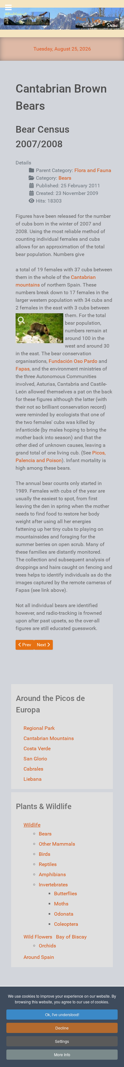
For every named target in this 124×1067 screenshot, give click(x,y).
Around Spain (39, 957)
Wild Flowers (38, 937)
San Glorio (35, 759)
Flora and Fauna (92, 170)
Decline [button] (62, 1027)
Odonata (63, 914)
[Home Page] (62, 19)
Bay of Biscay (71, 937)
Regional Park (39, 728)
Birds (44, 854)
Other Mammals (57, 844)
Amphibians (52, 874)
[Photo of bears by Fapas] (39, 328)
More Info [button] (62, 1054)
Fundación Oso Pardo (73, 361)
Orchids (47, 946)
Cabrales (33, 769)
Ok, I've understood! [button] (62, 1014)
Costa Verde (37, 748)
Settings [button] (62, 1041)
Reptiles (48, 864)
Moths (61, 904)
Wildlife (32, 825)
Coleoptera (66, 924)
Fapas (23, 369)
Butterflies (65, 893)
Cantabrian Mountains (49, 738)
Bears (65, 178)
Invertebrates (53, 885)
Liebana (33, 779)
